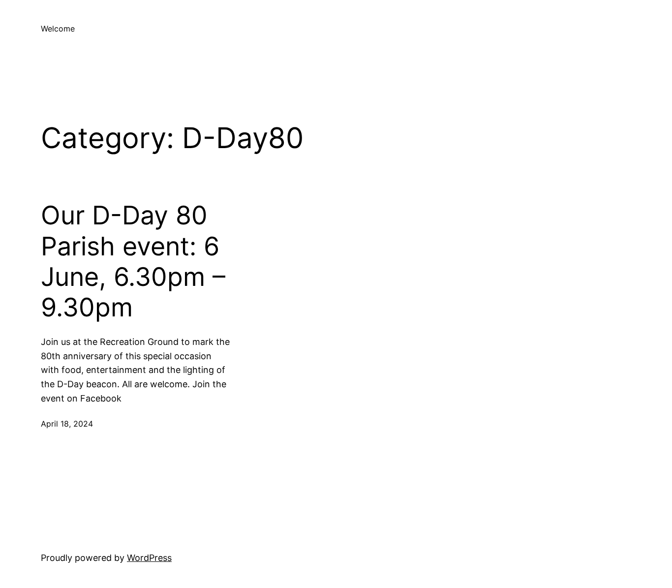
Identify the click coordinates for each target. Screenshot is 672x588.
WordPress (149, 558)
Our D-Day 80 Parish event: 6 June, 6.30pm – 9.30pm (133, 261)
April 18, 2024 (67, 424)
